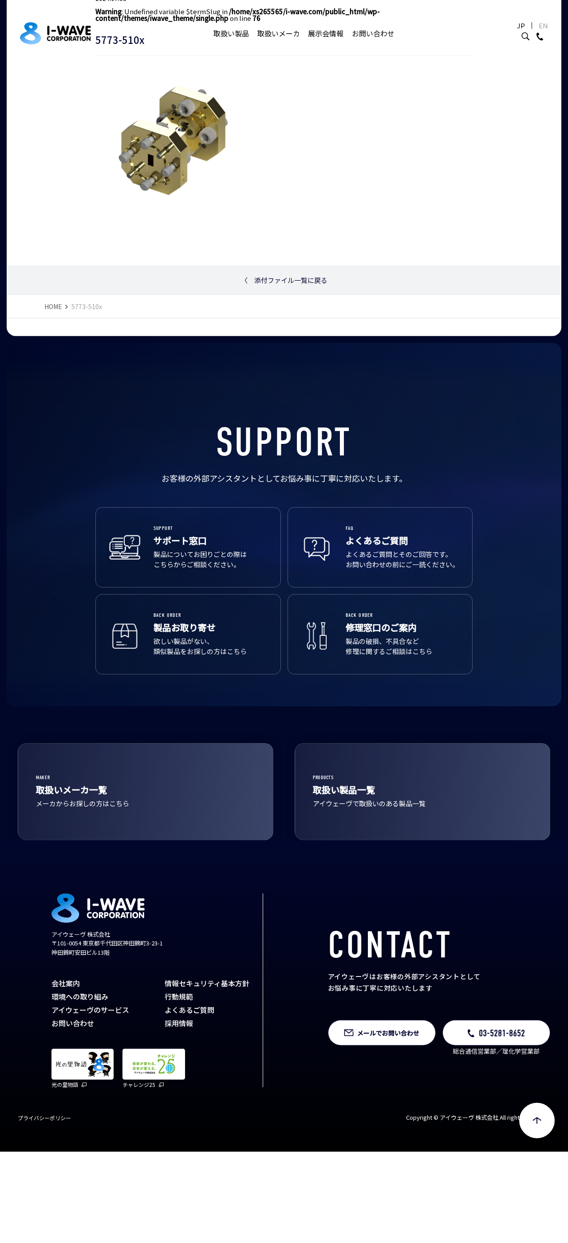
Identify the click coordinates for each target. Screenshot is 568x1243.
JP (521, 25)
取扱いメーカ (278, 33)
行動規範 (179, 1022)
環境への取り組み (79, 1022)
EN (543, 25)
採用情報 (179, 1048)
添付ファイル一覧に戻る (284, 306)
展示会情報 (325, 33)
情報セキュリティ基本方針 (207, 1009)
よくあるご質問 (189, 1035)
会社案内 (65, 1009)
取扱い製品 (231, 33)
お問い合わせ (373, 33)
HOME (53, 332)
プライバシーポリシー (44, 1144)
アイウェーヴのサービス (90, 1035)
